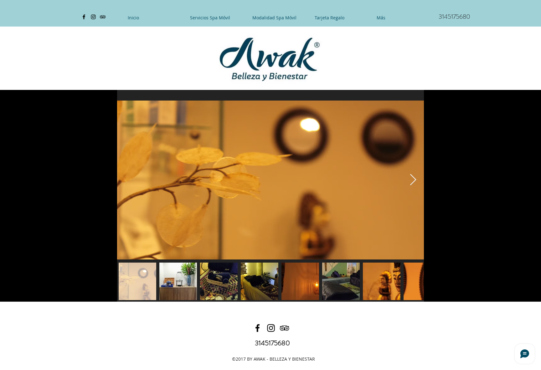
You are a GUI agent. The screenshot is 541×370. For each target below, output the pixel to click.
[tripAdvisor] (103, 17)
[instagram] (93, 17)
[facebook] (84, 17)
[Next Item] (413, 180)
